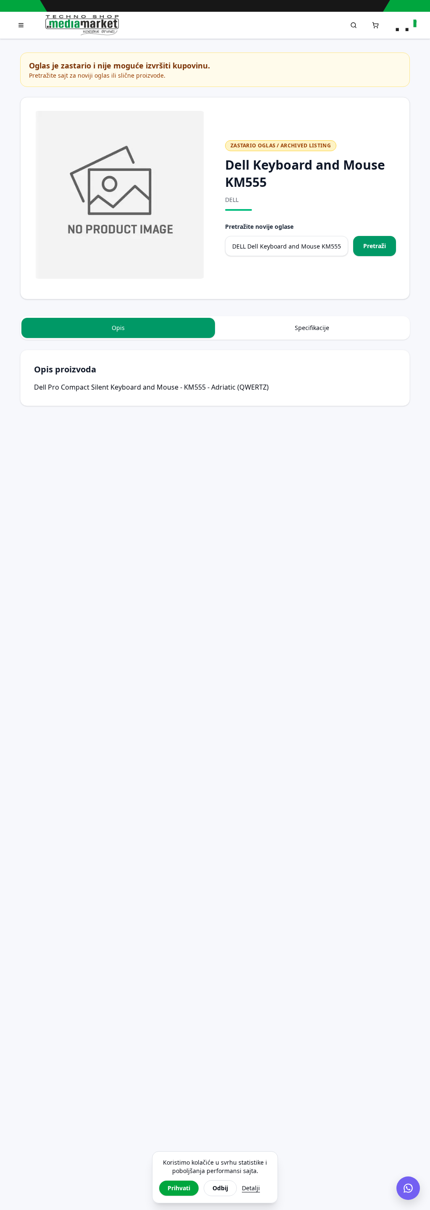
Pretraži (374, 246)
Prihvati (179, 1188)
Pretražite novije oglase (259, 226)
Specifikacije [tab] (312, 328)
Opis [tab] (118, 328)
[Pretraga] (353, 25)
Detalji (251, 1188)
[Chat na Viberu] (408, 1188)
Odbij (220, 1188)
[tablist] (215, 328)
